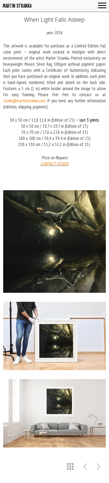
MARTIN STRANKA (17, 6)
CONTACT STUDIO (54, 164)
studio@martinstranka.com (24, 101)
